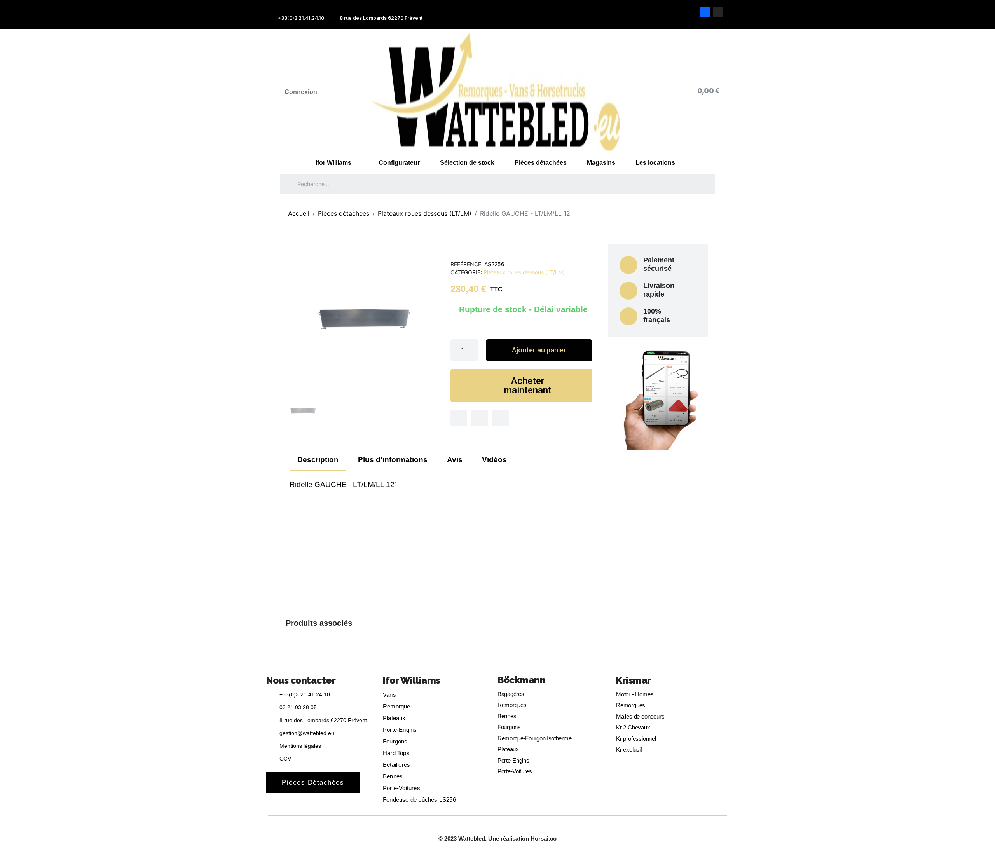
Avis (455, 459)
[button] (539, 350)
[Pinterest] (500, 418)
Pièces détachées (541, 162)
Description (318, 459)
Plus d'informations (393, 459)
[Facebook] (705, 12)
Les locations (655, 162)
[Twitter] (479, 418)
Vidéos (494, 459)
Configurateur (399, 162)
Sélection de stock (467, 162)
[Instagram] (718, 12)
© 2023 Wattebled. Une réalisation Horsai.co (497, 838)
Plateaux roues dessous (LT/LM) (524, 272)
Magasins (601, 162)
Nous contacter (300, 680)
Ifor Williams (333, 162)
